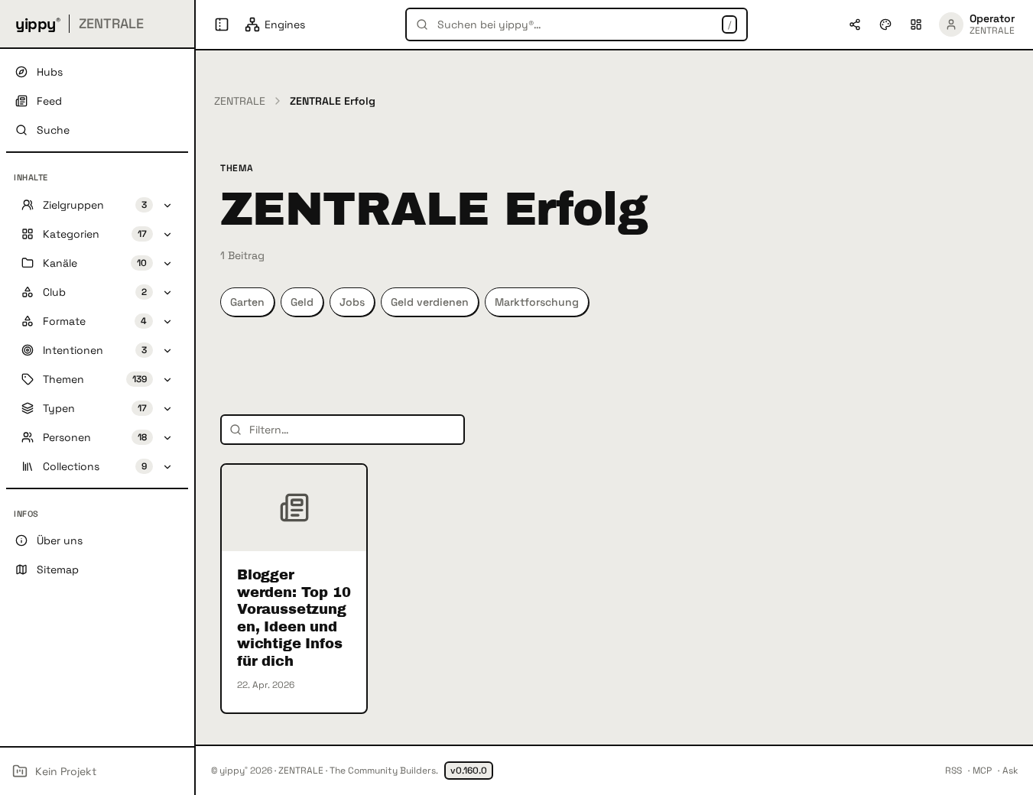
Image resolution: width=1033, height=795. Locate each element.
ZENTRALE (239, 101)
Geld (302, 302)
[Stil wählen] (885, 24)
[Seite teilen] (855, 24)
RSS (953, 770)
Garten (247, 302)
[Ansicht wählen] (916, 24)
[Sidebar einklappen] (222, 24)
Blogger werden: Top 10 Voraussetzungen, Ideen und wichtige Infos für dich (293, 618)
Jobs (352, 302)
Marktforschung (537, 302)
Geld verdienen (430, 302)
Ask (1010, 770)
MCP (982, 770)
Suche (53, 130)
